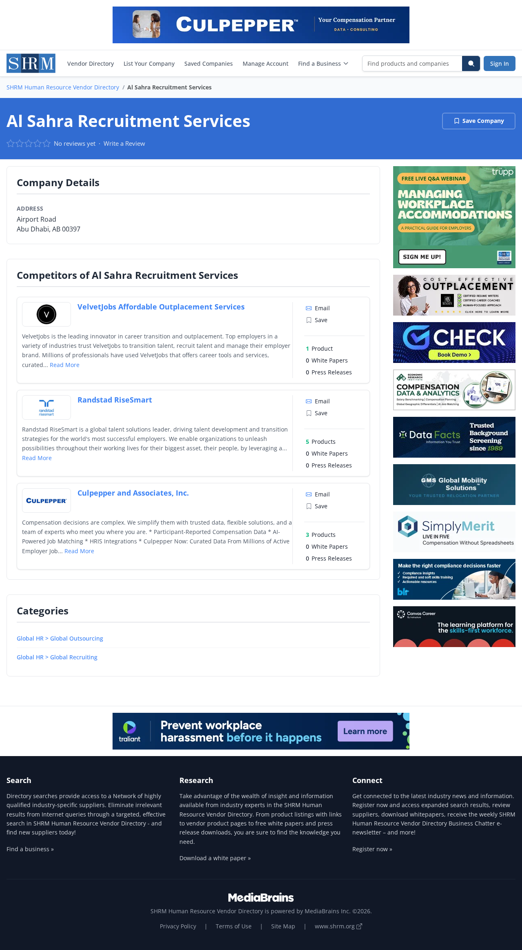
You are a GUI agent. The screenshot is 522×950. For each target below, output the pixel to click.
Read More (65, 365)
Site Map (283, 926)
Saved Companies (208, 63)
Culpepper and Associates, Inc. (133, 493)
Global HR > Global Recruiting (57, 657)
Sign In (499, 63)
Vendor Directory (90, 63)
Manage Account (265, 63)
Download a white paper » (215, 858)
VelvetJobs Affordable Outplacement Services (161, 306)
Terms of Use (234, 926)
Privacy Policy (178, 926)
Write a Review (124, 143)
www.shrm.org (335, 926)
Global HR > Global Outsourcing (60, 638)
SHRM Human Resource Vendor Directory (63, 87)
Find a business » (30, 849)
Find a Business (319, 63)
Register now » (372, 849)
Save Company (483, 121)
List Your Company (149, 63)
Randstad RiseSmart (114, 400)
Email (322, 308)
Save (321, 320)
